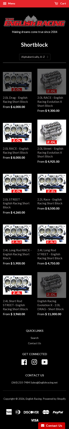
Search (35, 337)
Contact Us (34, 343)
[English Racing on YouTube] (45, 361)
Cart (63, 3)
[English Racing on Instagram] (34, 361)
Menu (11, 3)
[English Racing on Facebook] (24, 361)
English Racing (34, 398)
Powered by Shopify (54, 398)
